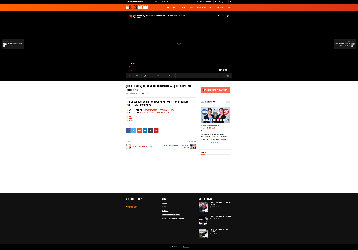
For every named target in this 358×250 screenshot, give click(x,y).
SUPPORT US (133, 116)
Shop (191, 7)
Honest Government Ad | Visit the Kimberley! (157, 2)
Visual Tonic (186, 247)
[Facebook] (215, 2)
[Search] (230, 2)
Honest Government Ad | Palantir (220, 216)
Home (167, 7)
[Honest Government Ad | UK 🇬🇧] (128, 146)
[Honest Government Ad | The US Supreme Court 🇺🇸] (193, 146)
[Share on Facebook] (128, 130)
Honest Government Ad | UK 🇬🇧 (142, 146)
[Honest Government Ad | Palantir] (203, 220)
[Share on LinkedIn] (145, 130)
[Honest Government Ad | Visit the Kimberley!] (203, 233)
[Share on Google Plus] (139, 130)
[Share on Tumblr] (150, 130)
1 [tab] (211, 142)
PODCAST (132, 118)
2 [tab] (213, 142)
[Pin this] (156, 130)
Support (183, 7)
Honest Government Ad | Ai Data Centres (220, 204)
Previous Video (130, 141)
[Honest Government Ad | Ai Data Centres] (203, 207)
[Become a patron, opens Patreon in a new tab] (215, 90)
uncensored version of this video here (159, 110)
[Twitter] (219, 2)
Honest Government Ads (204, 7)
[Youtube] (223, 2)
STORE (131, 120)
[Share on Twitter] (133, 130)
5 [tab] (219, 142)
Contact (229, 7)
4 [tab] (217, 142)
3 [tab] (215, 142)
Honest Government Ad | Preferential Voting (210, 126)
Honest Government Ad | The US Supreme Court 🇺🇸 (176, 146)
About (175, 7)
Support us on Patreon (204, 2)
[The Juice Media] (137, 7)
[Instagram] (226, 2)
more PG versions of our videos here (155, 112)
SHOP (164, 207)
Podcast (220, 7)
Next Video (192, 141)
